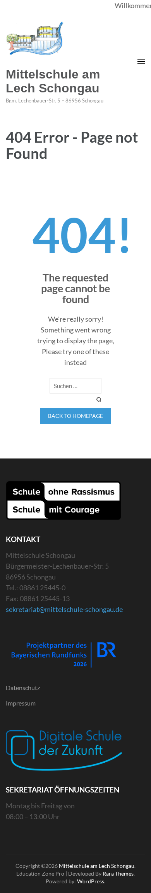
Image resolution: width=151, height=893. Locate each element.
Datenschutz (23, 687)
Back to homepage (75, 415)
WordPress (90, 881)
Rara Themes (118, 873)
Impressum (21, 703)
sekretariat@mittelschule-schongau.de (64, 609)
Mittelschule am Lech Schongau (53, 81)
